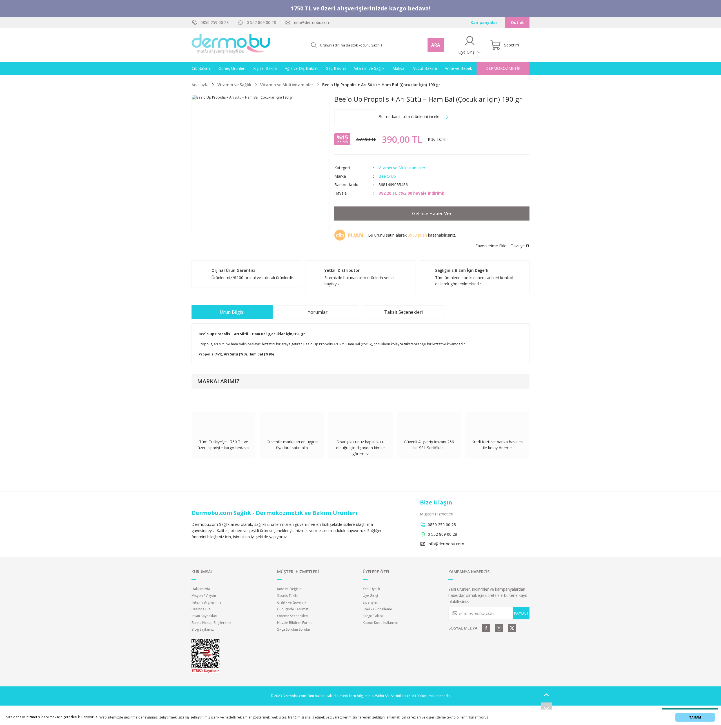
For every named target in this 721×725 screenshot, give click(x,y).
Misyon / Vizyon (204, 595)
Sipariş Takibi (287, 595)
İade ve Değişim (289, 588)
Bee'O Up (387, 176)
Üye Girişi (370, 595)
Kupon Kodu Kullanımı (380, 622)
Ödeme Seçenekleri (292, 615)
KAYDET (521, 613)
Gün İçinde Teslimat (292, 609)
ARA (435, 45)
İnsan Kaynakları (204, 615)
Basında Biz (201, 609)
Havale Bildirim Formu (295, 622)
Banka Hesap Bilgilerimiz (211, 622)
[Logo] (231, 45)
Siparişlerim (372, 602)
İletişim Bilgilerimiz (206, 602)
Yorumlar (318, 312)
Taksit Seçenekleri (403, 312)
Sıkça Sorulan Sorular (293, 629)
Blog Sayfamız (203, 629)
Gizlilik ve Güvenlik (291, 602)
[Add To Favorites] (490, 246)
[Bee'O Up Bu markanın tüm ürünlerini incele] (354, 116)
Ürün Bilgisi (232, 312)
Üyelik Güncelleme (377, 609)
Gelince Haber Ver (432, 213)
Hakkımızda (201, 588)
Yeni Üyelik (371, 588)
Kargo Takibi (373, 615)
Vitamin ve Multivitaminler (402, 167)
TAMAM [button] (695, 717)
